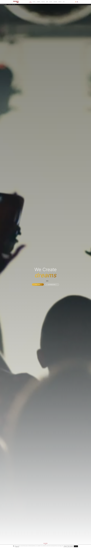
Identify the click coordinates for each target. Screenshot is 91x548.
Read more (17, 546)
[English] (77, 1)
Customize (71, 546)
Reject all (65, 546)
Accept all (76, 546)
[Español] (75, 1)
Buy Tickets (37, 284)
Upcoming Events (52, 284)
